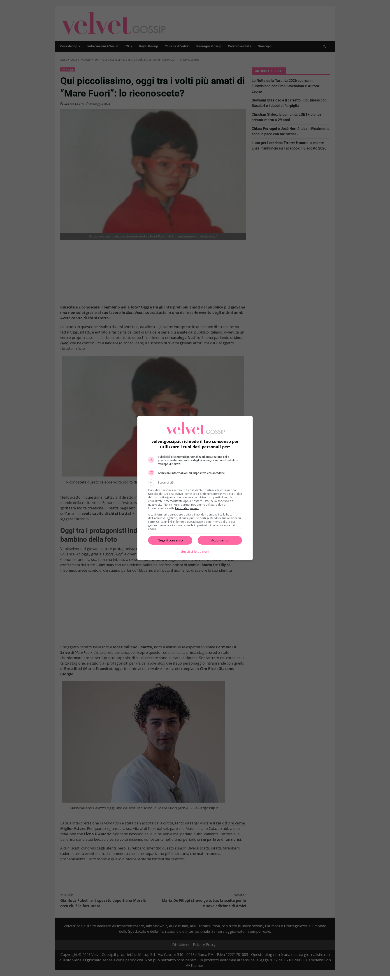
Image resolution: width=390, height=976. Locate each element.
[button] (195, 482)
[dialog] (195, 488)
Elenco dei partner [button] (187, 508)
